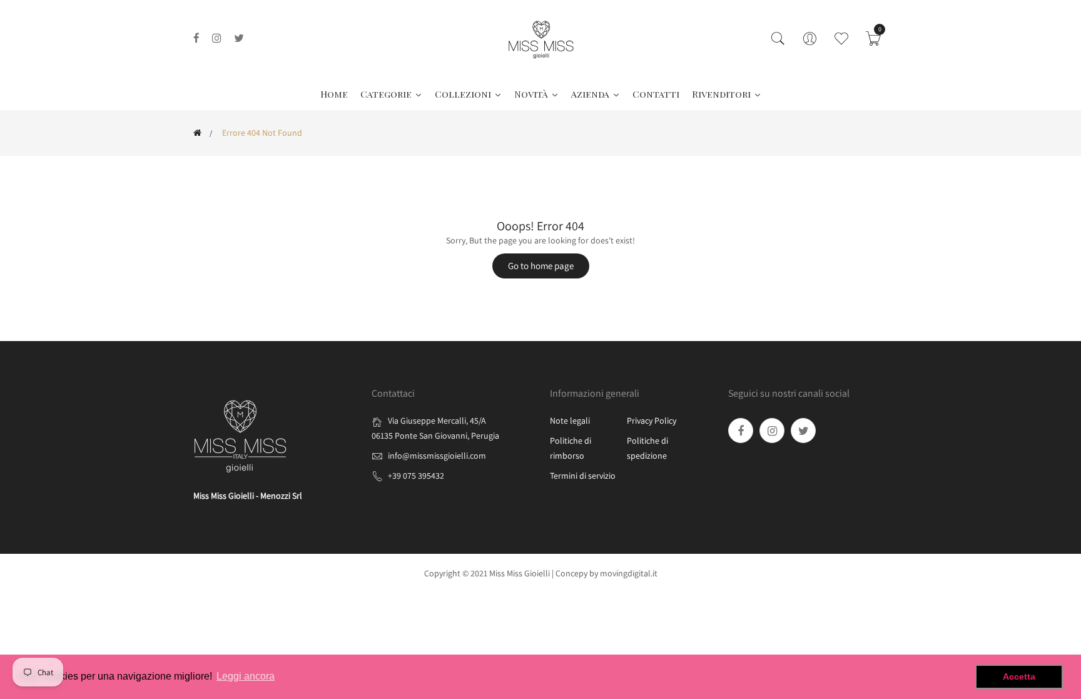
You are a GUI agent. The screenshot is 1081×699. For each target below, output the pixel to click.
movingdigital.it (628, 573)
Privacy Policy (651, 420)
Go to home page (541, 266)
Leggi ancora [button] (245, 676)
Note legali (570, 420)
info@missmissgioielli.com (437, 455)
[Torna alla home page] (197, 132)
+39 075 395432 (416, 475)
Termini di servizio (583, 475)
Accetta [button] (1019, 676)
